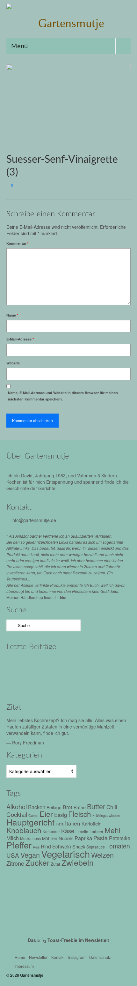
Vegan (30, 855)
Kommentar (17, 243)
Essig (60, 814)
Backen (36, 807)
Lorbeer (96, 831)
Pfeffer (19, 845)
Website (13, 363)
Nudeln (66, 838)
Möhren (49, 838)
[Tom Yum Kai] (101, 664)
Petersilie (119, 838)
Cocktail (16, 814)
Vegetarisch (65, 853)
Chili (111, 807)
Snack (78, 846)
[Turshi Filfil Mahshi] (47, 664)
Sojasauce (95, 847)
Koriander (51, 831)
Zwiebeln (77, 862)
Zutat (55, 864)
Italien (72, 823)
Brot (67, 807)
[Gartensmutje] (68, 23)
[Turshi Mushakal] (19, 664)
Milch (12, 838)
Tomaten (118, 845)
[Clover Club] (19, 682)
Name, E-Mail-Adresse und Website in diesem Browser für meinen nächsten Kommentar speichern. (63, 395)
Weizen (102, 855)
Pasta (100, 838)
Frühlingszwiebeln (106, 815)
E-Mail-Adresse (20, 339)
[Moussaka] (74, 682)
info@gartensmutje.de (33, 520)
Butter (96, 806)
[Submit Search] (11, 625)
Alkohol (16, 806)
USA (12, 855)
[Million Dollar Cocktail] (47, 682)
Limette (82, 831)
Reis (36, 847)
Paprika (83, 838)
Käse (67, 831)
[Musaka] (101, 682)
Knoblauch (23, 830)
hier (63, 597)
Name (12, 315)
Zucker (37, 862)
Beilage (54, 807)
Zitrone (15, 863)
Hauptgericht (30, 822)
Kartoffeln (91, 823)
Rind (46, 846)
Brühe (80, 807)
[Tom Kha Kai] (74, 664)
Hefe (60, 823)
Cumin (33, 815)
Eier (46, 813)
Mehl (112, 830)
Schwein (61, 846)
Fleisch (79, 814)
